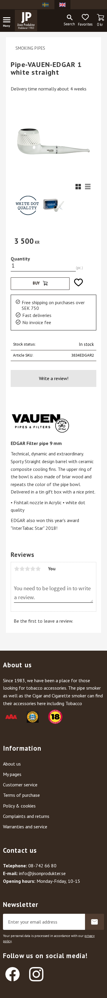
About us (12, 764)
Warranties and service (25, 827)
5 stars (38, 568)
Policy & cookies (19, 806)
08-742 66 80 (42, 866)
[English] (62, 4)
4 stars (32, 568)
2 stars (22, 568)
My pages (12, 774)
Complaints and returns (26, 816)
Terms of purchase (21, 795)
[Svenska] (45, 4)
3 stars (27, 568)
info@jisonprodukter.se (42, 873)
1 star (16, 568)
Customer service (20, 785)
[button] (9, 21)
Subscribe (94, 922)
